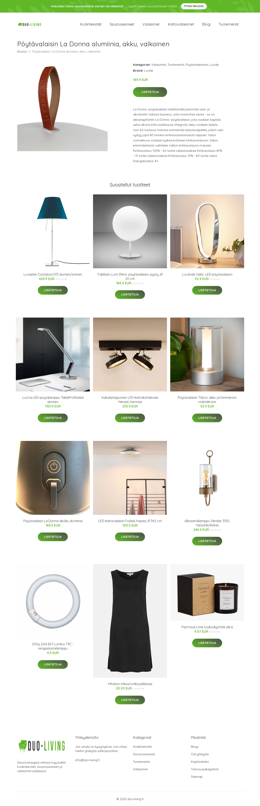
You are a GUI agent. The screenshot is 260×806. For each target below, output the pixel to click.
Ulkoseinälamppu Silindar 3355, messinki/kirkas (207, 523)
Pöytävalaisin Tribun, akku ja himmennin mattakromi (207, 399)
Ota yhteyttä (200, 754)
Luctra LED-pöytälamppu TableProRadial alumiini (52, 399)
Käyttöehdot (200, 762)
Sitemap (197, 777)
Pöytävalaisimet (197, 65)
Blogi (206, 24)
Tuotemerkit (229, 24)
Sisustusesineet (122, 24)
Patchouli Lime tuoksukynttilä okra (207, 627)
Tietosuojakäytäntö (205, 769)
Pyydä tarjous (194, 6)
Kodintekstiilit (91, 24)
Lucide (214, 65)
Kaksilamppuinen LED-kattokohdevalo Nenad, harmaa (130, 399)
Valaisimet (151, 24)
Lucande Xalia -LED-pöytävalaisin (207, 274)
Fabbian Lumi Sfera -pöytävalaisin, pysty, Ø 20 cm (130, 276)
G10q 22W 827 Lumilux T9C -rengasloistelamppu (53, 646)
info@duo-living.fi (87, 760)
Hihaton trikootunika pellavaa (130, 684)
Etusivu (22, 51)
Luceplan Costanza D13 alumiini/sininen (53, 274)
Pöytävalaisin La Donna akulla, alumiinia (52, 521)
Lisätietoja (150, 92)
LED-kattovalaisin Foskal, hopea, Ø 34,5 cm (130, 521)
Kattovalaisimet (181, 24)
